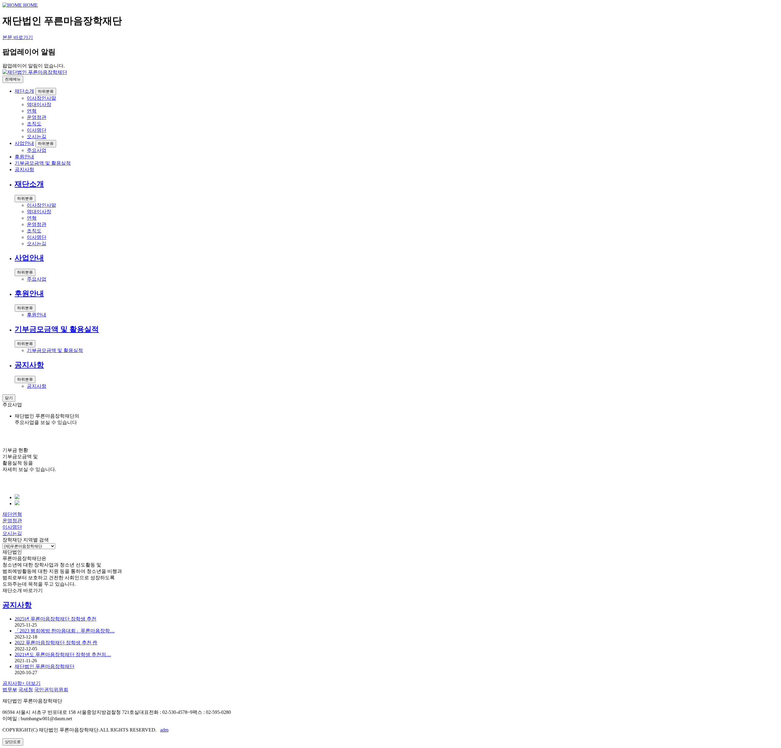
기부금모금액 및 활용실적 (43, 163)
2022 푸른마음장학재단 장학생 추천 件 (56, 642)
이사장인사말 (41, 98)
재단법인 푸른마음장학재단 (44, 666)
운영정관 (36, 117)
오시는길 (36, 136)
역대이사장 (39, 104)
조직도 (34, 123)
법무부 (9, 689)
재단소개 (24, 91)
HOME (30, 5)
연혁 (32, 110)
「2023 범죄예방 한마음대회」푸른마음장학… (65, 630)
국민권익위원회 (51, 689)
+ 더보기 (21, 683)
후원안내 (24, 156)
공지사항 (24, 169)
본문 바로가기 (17, 37)
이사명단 (36, 130)
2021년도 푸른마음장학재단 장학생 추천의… (63, 654)
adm (164, 729)
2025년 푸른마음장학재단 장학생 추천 (55, 618)
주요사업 (36, 150)
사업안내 (24, 143)
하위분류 (46, 91)
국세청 (25, 689)
